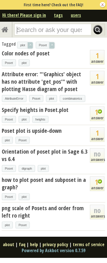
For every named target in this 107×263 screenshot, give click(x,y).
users (76, 15)
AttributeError (14, 98)
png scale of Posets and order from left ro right (43, 211)
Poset (9, 63)
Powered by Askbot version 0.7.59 (53, 250)
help (34, 244)
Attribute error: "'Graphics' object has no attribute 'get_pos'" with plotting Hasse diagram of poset (41, 81)
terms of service (88, 244)
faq (22, 244)
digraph (27, 168)
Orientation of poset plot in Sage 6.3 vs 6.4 (44, 155)
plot (24, 63)
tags (58, 15)
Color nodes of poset (26, 53)
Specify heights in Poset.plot (35, 110)
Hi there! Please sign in (24, 15)
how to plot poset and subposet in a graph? (44, 183)
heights (40, 119)
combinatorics (72, 98)
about (8, 244)
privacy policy (55, 244)
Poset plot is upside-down (32, 130)
